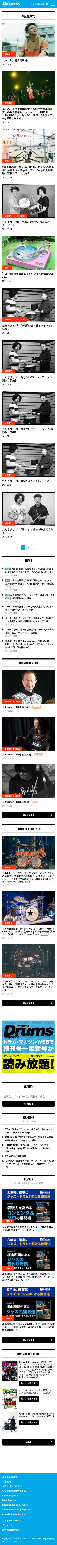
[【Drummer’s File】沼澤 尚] (28, 781)
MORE (28, 1442)
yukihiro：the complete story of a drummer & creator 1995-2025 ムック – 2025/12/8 (36, 1415)
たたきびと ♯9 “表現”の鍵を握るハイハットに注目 (27, 327)
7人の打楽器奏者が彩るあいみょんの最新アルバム (28, 275)
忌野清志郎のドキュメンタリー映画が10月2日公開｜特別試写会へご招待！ (29, 596)
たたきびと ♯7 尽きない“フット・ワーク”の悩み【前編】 (27, 430)
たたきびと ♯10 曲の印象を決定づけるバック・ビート (27, 223)
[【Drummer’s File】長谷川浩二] (28, 734)
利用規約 (6, 1481)
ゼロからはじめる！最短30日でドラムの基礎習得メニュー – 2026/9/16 (36, 1391)
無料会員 (36, 707)
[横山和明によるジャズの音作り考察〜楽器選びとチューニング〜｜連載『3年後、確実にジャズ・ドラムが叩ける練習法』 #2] (28, 1254)
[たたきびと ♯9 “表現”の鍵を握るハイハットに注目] (28, 305)
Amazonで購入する (29, 1383)
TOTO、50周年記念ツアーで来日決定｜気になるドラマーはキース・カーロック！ (29, 608)
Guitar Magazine (10, 1495)
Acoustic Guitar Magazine (14, 1514)
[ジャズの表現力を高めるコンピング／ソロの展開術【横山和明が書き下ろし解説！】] (28, 1206)
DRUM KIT (9, 54)
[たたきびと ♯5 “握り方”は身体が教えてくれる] (28, 509)
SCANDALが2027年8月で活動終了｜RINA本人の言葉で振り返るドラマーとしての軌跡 (29, 631)
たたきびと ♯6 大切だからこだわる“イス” (26, 480)
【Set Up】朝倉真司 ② (15, 60)
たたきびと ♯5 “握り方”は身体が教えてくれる (27, 530)
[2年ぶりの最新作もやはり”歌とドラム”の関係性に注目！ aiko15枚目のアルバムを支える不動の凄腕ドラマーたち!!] (28, 146)
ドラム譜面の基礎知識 (15, 1156)
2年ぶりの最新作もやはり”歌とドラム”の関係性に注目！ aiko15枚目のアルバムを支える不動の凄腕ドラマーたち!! (28, 170)
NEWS (7, 161)
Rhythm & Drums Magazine (15, 1504)
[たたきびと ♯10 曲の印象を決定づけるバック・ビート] (28, 201)
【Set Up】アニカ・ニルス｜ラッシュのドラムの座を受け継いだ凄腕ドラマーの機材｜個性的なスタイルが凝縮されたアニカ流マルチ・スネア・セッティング (27, 985)
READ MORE (28, 815)
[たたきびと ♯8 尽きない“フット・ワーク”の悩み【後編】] (28, 356)
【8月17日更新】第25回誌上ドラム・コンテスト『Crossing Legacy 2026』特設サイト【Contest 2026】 (27, 1148)
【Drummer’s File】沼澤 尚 (16, 801)
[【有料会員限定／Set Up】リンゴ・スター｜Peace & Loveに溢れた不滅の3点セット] (28, 908)
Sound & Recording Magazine (16, 1509)
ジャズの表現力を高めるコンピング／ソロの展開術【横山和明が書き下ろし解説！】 (27, 1228)
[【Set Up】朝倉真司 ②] (28, 40)
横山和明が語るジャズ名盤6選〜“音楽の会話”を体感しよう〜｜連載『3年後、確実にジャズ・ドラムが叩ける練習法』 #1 (28, 1326)
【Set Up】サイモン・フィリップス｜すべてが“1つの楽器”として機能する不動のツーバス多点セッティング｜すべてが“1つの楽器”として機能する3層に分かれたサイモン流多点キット (28, 877)
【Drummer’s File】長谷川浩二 (18, 754)
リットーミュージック (13, 1520)
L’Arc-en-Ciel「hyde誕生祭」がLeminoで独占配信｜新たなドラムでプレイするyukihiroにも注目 (29, 570)
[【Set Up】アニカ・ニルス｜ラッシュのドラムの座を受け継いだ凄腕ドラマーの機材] (28, 961)
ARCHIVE (8, 215)
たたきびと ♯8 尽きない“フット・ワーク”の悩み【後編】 (27, 378)
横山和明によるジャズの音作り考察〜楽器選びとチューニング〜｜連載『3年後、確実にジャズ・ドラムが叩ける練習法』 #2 (28, 1276)
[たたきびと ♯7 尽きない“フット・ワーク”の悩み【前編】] (28, 408)
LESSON (20, 215)
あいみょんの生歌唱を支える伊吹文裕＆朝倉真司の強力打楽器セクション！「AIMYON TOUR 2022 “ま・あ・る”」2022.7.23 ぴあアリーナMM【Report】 (28, 113)
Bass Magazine (9, 1500)
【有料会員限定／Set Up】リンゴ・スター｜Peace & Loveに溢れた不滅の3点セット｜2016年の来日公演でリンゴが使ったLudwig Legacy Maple (28, 931)
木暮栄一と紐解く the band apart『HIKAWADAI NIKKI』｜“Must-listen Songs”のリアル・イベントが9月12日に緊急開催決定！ (29, 644)
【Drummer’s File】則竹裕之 (17, 707)
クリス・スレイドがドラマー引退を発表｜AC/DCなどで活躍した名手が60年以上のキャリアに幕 (29, 619)
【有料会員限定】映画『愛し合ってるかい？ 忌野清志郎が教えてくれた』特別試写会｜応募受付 (30, 582)
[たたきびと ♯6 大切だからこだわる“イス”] (28, 460)
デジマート (7, 1525)
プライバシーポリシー (13, 1486)
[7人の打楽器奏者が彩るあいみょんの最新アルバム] (28, 253)
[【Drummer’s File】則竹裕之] (28, 687)
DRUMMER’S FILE (12, 701)
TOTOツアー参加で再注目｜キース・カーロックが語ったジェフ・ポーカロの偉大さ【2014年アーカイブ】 (29, 1164)
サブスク (10, 587)
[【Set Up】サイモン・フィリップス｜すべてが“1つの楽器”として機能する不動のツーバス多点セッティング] (28, 852)
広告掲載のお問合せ (11, 1529)
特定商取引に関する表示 (14, 1490)
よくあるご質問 (9, 1476)
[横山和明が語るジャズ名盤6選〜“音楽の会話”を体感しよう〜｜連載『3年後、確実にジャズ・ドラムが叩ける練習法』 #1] (28, 1304)
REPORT (8, 102)
